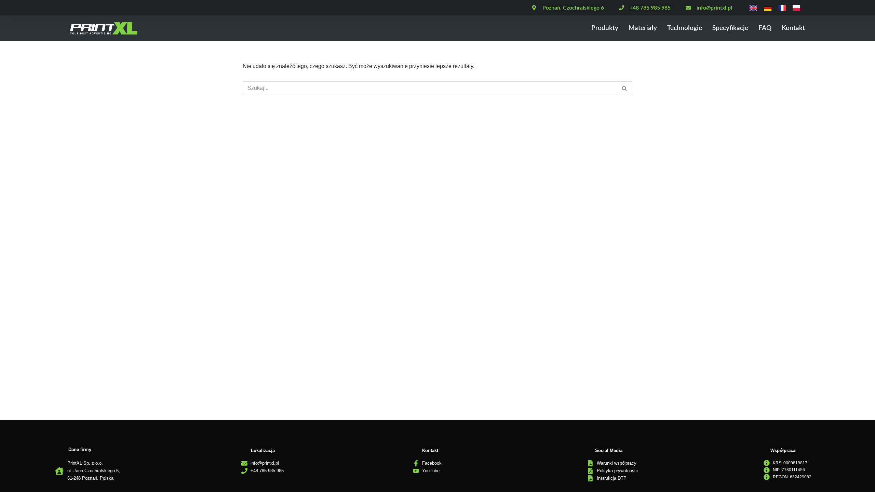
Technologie (684, 28)
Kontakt (793, 28)
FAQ (764, 28)
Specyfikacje (730, 28)
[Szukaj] (624, 88)
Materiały (643, 28)
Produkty (604, 28)
